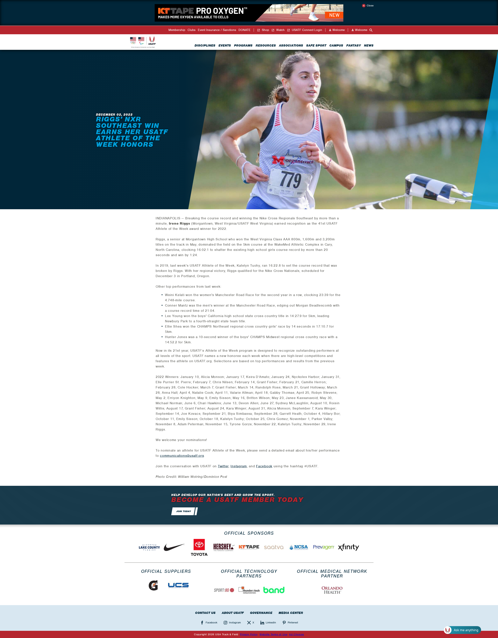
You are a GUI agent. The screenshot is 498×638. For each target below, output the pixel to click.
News (369, 45)
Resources (266, 45)
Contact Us (205, 612)
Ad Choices (296, 634)
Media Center (291, 612)
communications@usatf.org (182, 455)
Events (224, 45)
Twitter (223, 466)
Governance (261, 612)
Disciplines (205, 45)
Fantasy (353, 45)
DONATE (244, 30)
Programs (243, 45)
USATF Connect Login (306, 30)
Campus (336, 45)
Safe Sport (316, 45)
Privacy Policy (249, 634)
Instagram (239, 466)
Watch (280, 30)
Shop (265, 30)
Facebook (264, 466)
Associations (291, 45)
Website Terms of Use (273, 634)
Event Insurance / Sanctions (217, 30)
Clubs (192, 30)
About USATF (233, 612)
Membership (176, 30)
